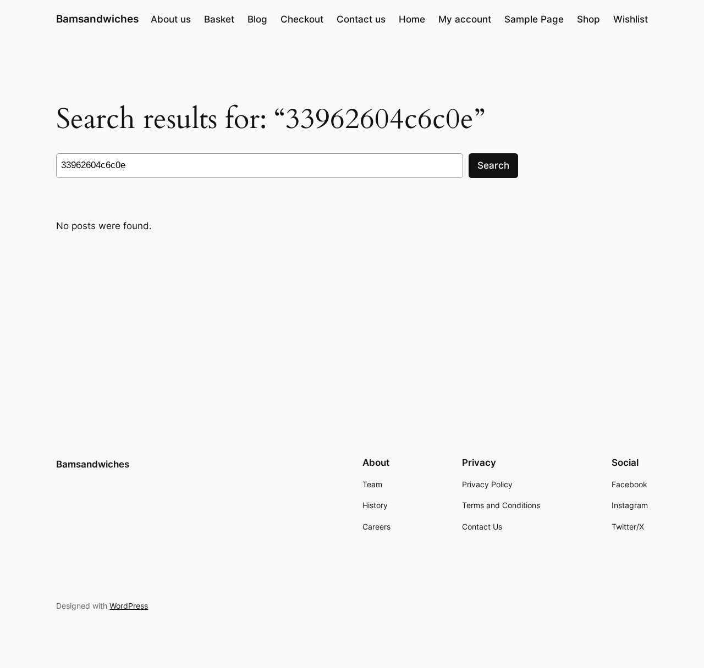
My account (464, 19)
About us (171, 19)
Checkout (301, 19)
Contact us (361, 19)
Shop (588, 19)
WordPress (128, 605)
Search (493, 165)
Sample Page (534, 19)
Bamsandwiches (97, 18)
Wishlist (630, 19)
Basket (219, 19)
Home (412, 19)
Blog (257, 19)
